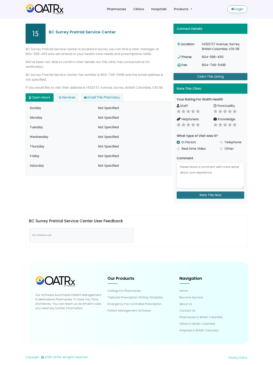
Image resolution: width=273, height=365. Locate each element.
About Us (185, 304)
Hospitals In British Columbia (198, 330)
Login (238, 9)
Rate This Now (210, 195)
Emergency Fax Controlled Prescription (134, 304)
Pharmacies (116, 9)
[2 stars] (183, 111)
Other (229, 148)
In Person (188, 142)
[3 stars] (188, 111)
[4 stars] (193, 111)
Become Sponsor (191, 297)
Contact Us (187, 311)
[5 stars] (198, 111)
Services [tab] (68, 97)
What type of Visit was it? (197, 135)
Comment (185, 158)
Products (181, 9)
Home (183, 291)
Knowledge (226, 119)
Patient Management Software (129, 311)
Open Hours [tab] (40, 97)
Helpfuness (190, 119)
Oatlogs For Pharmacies (124, 291)
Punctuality (226, 105)
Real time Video (193, 148)
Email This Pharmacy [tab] (103, 97)
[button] (210, 88)
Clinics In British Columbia (197, 324)
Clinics (138, 9)
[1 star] (179, 111)
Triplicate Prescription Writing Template (135, 297)
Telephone (232, 142)
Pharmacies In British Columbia (201, 317)
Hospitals (159, 9)
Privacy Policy (238, 358)
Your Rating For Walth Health (200, 99)
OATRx (56, 357)
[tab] (210, 88)
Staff (183, 105)
